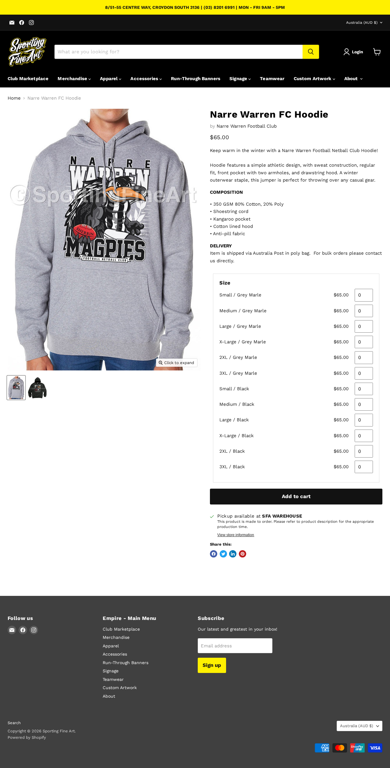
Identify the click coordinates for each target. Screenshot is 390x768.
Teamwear (272, 78)
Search (14, 722)
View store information (235, 535)
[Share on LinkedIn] (232, 553)
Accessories (144, 78)
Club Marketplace (28, 78)
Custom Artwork (313, 78)
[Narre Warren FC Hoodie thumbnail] (16, 388)
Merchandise (73, 78)
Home (14, 98)
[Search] (311, 52)
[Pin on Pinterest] (242, 553)
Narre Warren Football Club (247, 126)
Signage (238, 78)
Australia (362, 22)
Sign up (212, 665)
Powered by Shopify (27, 737)
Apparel (109, 78)
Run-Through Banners (195, 78)
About (351, 78)
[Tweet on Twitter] (223, 553)
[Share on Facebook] (213, 553)
